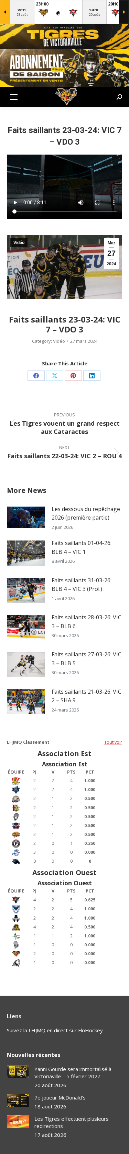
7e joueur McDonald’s (60, 1097)
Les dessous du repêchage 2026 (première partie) (86, 513)
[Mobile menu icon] (14, 97)
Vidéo (18, 242)
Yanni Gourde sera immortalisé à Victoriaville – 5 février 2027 (72, 1073)
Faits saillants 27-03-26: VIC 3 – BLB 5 (86, 659)
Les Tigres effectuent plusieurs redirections (71, 1122)
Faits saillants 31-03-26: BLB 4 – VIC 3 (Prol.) (81, 584)
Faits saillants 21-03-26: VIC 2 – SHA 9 (86, 696)
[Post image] (26, 517)
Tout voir (113, 742)
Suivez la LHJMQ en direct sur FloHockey (55, 1030)
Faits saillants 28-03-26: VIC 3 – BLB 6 (86, 622)
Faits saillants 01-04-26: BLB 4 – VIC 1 (81, 547)
